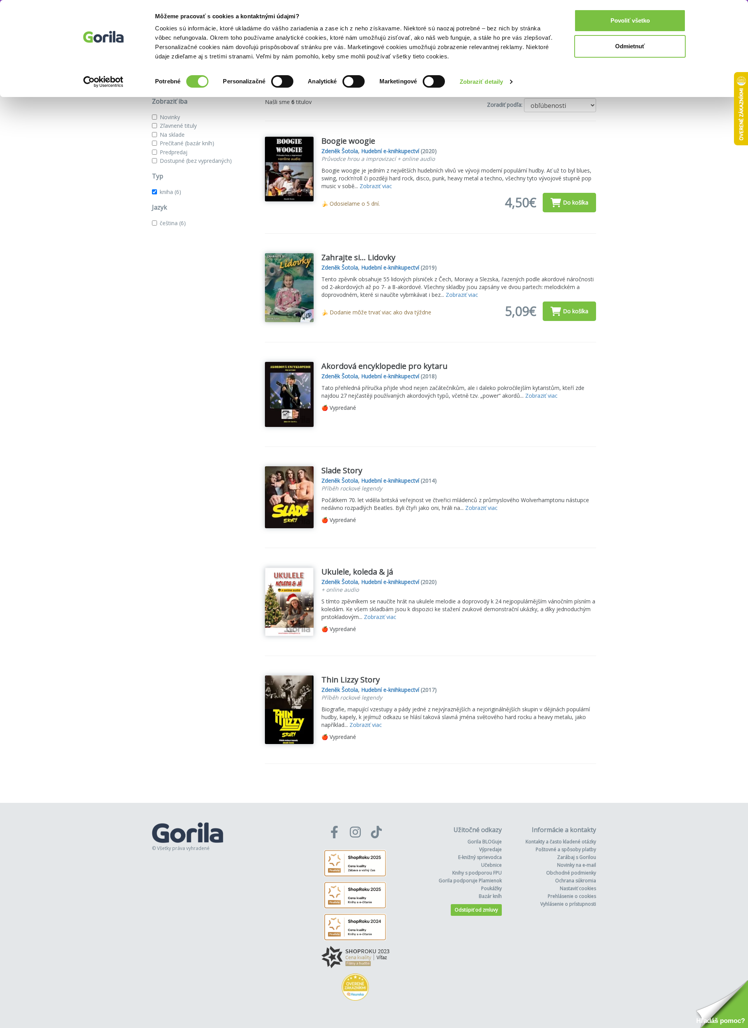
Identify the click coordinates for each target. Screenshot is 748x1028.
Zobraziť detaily (481, 81)
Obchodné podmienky (571, 872)
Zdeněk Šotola (339, 151)
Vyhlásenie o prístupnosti (568, 904)
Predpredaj (173, 152)
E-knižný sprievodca (480, 857)
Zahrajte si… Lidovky (358, 257)
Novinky (170, 117)
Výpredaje (490, 849)
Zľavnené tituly (178, 125)
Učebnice (491, 865)
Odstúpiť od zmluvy (476, 909)
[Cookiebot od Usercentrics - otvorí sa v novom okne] (103, 82)
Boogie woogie (348, 141)
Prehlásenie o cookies (572, 896)
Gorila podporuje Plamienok (470, 880)
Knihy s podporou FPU (477, 872)
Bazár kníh (490, 896)
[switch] (282, 81)
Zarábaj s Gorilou (576, 857)
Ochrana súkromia (575, 880)
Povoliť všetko (630, 20)
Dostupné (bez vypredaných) (196, 160)
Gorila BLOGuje (485, 841)
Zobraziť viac (376, 186)
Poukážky (491, 888)
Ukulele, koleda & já (357, 571)
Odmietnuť (630, 46)
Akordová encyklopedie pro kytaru (384, 366)
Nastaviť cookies (578, 888)
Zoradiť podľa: (504, 104)
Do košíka (575, 202)
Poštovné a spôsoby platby (566, 849)
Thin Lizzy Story (350, 679)
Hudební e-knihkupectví (390, 151)
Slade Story (341, 470)
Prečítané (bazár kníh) (187, 143)
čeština (173, 223)
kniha (170, 192)
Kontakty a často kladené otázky (561, 841)
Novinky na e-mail (576, 865)
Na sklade (172, 134)
